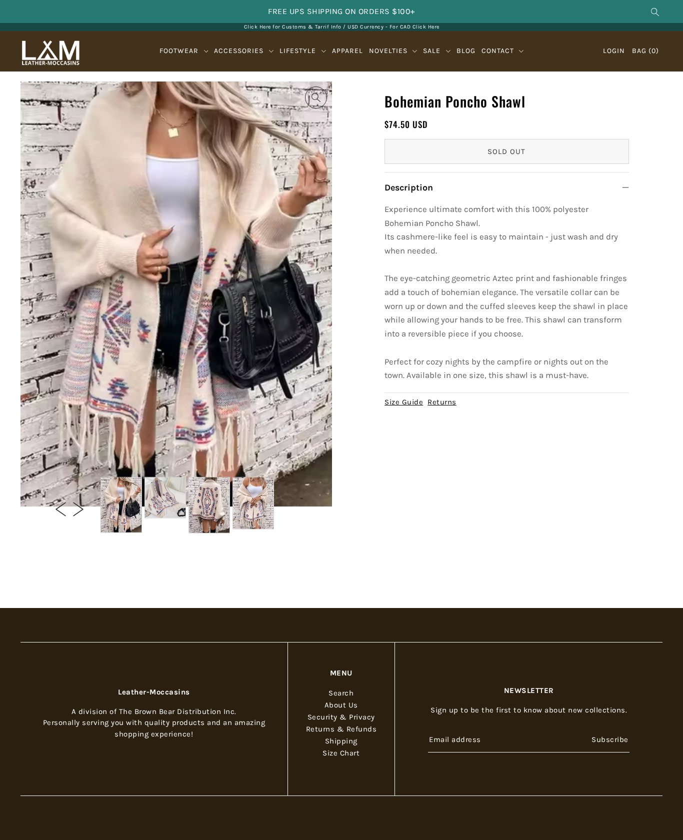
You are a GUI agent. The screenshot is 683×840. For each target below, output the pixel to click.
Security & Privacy (341, 717)
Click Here (426, 27)
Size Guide (403, 402)
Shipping (341, 741)
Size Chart (341, 753)
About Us (341, 705)
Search (341, 693)
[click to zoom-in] (316, 97)
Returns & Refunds (341, 729)
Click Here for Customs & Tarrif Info (293, 27)
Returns (442, 402)
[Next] (78, 508)
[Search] (655, 11)
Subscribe (610, 739)
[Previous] (60, 508)
